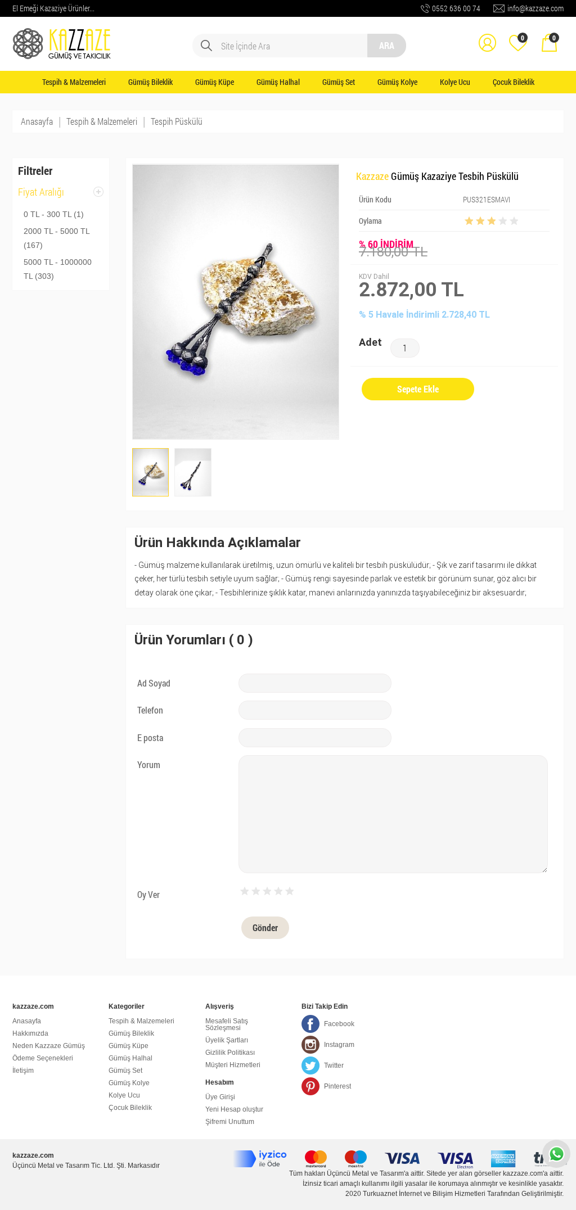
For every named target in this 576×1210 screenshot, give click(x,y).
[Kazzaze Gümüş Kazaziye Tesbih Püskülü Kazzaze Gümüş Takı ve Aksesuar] (63, 34)
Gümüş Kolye (397, 81)
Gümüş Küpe (214, 81)
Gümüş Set (338, 81)
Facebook (339, 1024)
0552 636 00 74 (456, 8)
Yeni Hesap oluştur (234, 1109)
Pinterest (337, 1086)
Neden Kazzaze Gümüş (48, 1046)
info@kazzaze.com (535, 8)
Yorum (148, 764)
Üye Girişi (220, 1097)
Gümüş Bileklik (150, 81)
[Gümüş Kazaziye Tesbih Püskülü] (150, 472)
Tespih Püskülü (176, 121)
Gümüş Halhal (278, 81)
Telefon (150, 710)
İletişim (23, 1070)
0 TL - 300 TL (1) (54, 214)
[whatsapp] (556, 1154)
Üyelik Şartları (226, 1040)
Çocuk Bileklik (513, 81)
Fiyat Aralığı (41, 195)
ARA (386, 45)
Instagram (339, 1045)
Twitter (334, 1065)
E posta (150, 737)
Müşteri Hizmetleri (232, 1065)
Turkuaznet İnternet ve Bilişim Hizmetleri (424, 1194)
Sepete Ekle (418, 389)
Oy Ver (148, 894)
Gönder (265, 927)
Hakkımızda (30, 1033)
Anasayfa (37, 121)
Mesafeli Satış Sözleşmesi (226, 1024)
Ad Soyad (153, 683)
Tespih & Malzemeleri (74, 81)
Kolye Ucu (455, 81)
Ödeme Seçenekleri (42, 1058)
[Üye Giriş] (487, 34)
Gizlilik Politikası (230, 1053)
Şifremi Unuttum (229, 1122)
